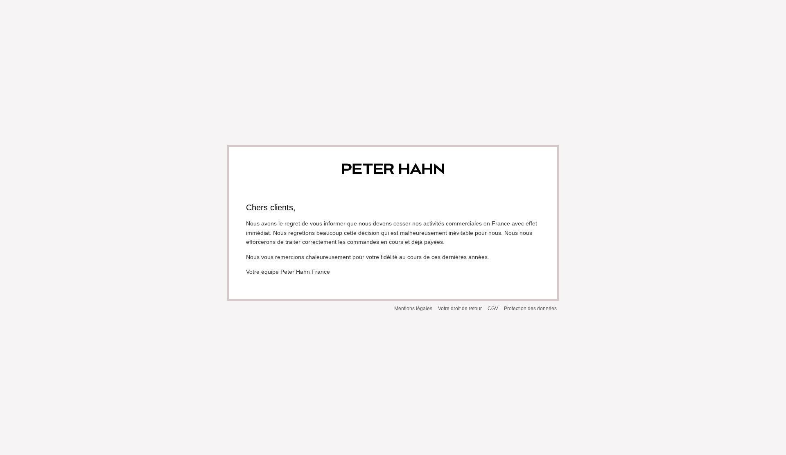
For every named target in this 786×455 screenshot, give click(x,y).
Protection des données (530, 308)
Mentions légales (413, 308)
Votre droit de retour (460, 308)
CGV (493, 308)
